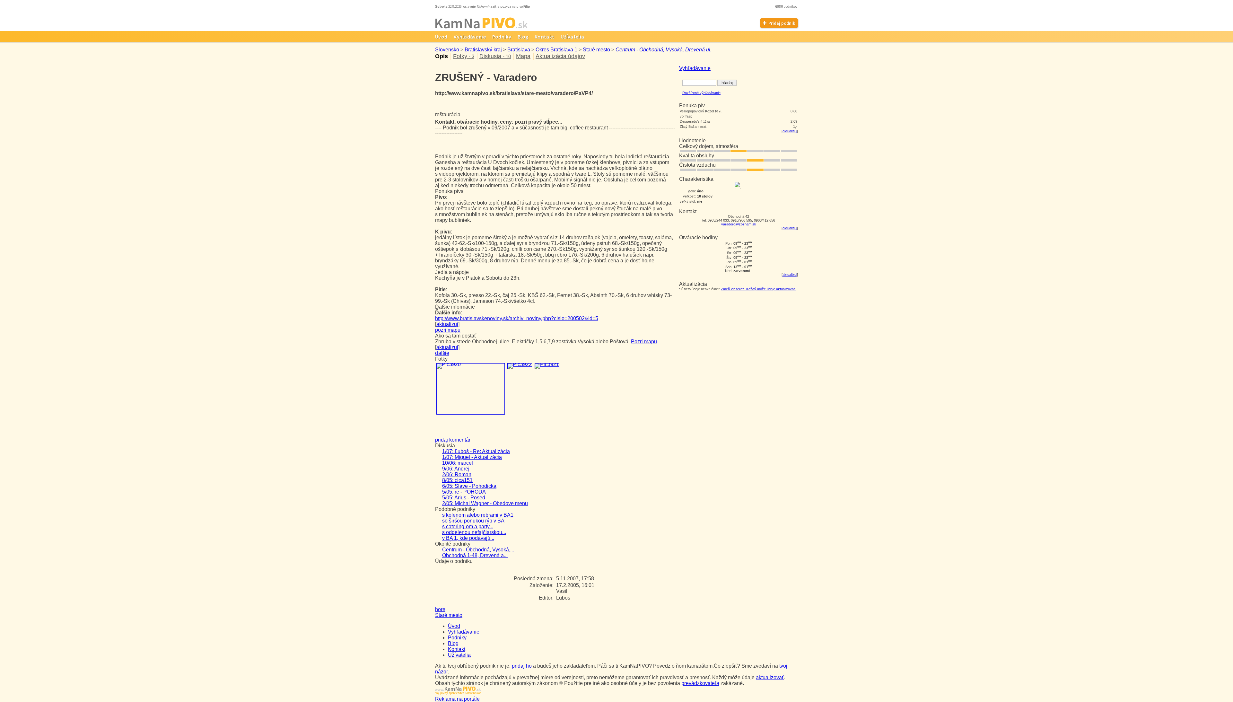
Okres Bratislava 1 (556, 49)
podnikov (786, 6)
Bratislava (518, 49)
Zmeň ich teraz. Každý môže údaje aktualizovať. (758, 289)
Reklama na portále (457, 699)
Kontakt (544, 36)
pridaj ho (522, 666)
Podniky (501, 36)
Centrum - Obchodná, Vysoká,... (478, 549)
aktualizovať (770, 677)
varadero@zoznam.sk (738, 224)
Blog (523, 36)
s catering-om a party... (467, 526)
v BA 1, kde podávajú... (468, 538)
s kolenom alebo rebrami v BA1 (477, 515)
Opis (441, 56)
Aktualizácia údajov (560, 56)
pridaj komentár (452, 440)
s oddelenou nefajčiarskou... (474, 532)
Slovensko (447, 49)
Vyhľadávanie (470, 36)
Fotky (463, 56)
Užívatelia (572, 36)
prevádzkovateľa (700, 683)
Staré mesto (596, 49)
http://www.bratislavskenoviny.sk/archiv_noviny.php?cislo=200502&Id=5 (516, 318)
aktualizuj (790, 131)
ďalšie (442, 353)
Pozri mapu (644, 341)
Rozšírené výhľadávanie (701, 93)
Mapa (523, 56)
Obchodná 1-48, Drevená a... (475, 555)
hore (440, 609)
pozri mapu (447, 330)
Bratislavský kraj (483, 49)
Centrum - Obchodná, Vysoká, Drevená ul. (664, 49)
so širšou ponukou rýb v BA (473, 520)
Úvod (441, 36)
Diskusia (495, 56)
